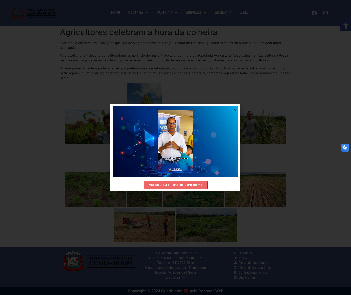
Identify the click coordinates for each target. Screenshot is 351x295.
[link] (175, 185)
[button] (234, 109)
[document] (175, 147)
